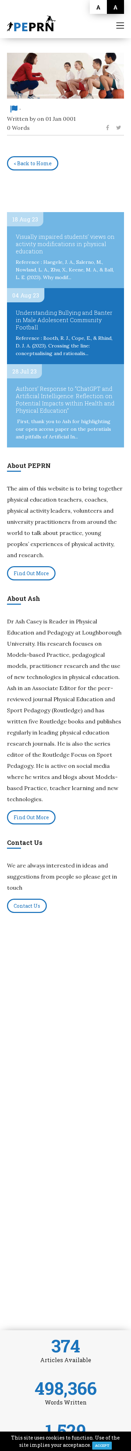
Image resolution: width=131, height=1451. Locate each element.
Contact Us (27, 906)
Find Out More (31, 573)
